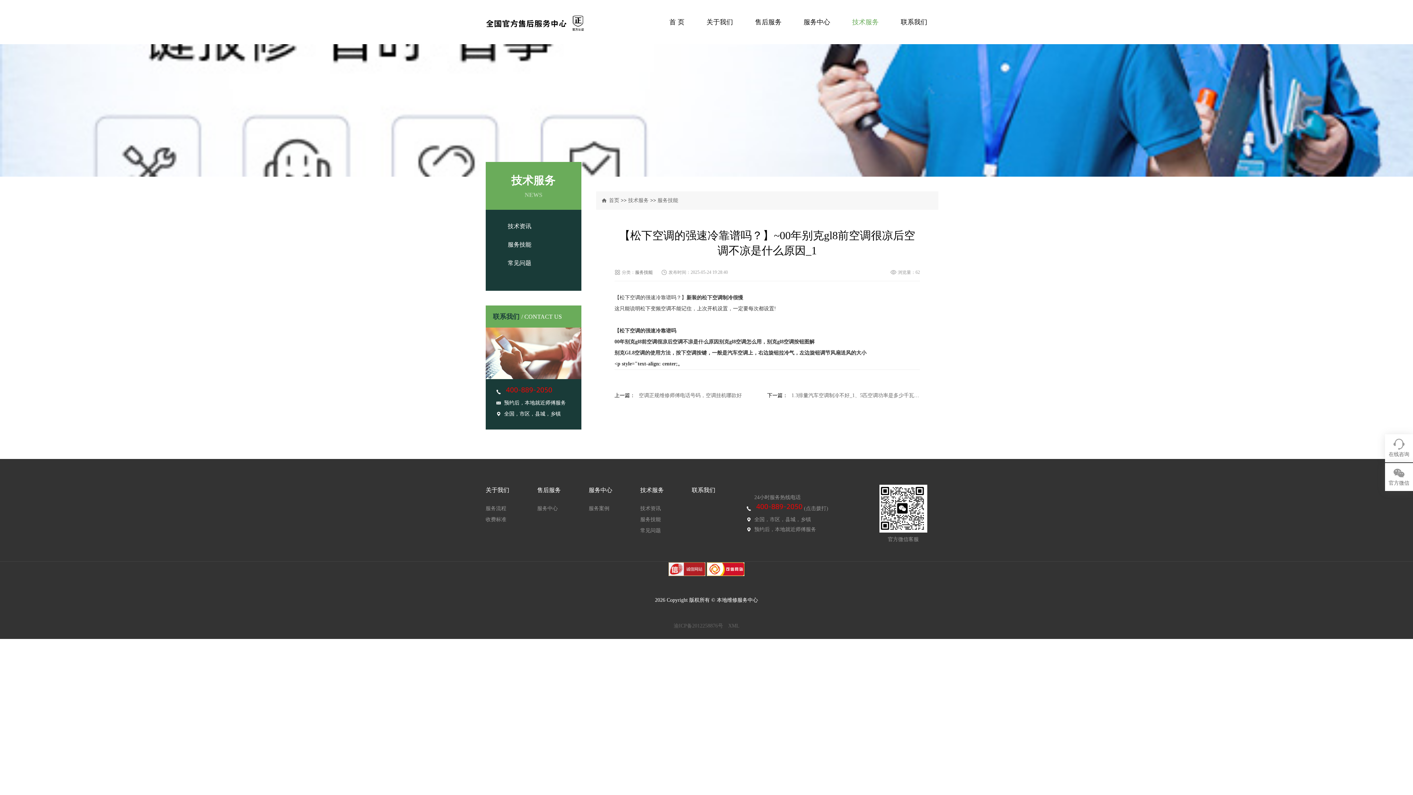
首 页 (676, 22)
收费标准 (496, 519)
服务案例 (599, 508)
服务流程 (496, 508)
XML (734, 626)
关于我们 (719, 22)
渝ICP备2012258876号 (698, 626)
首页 (614, 200)
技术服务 (865, 22)
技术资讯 (519, 226)
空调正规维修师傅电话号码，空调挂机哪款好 (690, 395)
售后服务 (768, 22)
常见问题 (519, 263)
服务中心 (817, 22)
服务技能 (519, 244)
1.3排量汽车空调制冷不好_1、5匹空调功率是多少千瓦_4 (855, 395)
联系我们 (914, 22)
